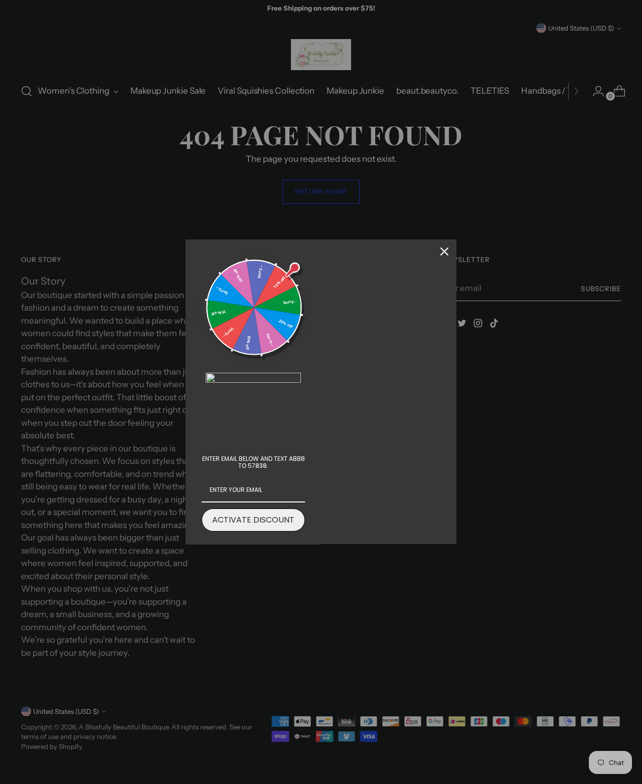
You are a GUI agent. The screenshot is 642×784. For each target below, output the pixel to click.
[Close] (444, 251)
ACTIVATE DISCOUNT (253, 520)
